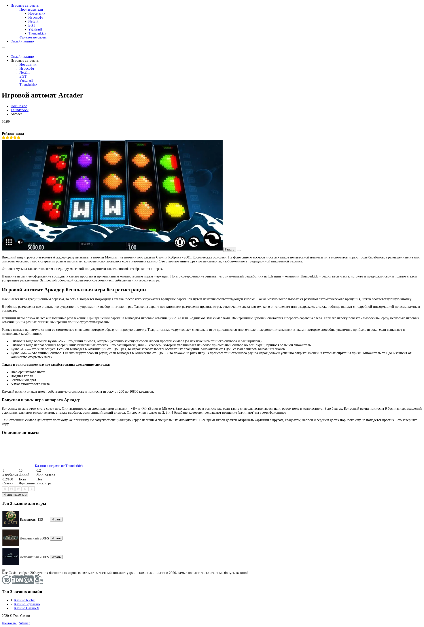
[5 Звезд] (19, 137)
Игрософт (35, 17)
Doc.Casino (19, 106)
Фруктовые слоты (33, 37)
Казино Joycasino (27, 604)
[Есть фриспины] (11, 490)
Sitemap (24, 623)
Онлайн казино (22, 41)
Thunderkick (37, 33)
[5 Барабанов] (5, 490)
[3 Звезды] (11, 137)
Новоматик (36, 13)
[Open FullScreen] (238, 250)
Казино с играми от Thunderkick (59, 466)
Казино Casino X (26, 608)
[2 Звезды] (7, 137)
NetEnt (33, 21)
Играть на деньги (15, 494)
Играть (229, 249)
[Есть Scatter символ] (25, 490)
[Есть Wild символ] (18, 490)
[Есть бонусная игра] (31, 490)
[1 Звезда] (4, 137)
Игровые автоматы (25, 5)
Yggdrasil (35, 29)
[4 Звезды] (15, 137)
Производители (31, 9)
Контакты (9, 623)
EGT (31, 25)
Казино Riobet (24, 600)
